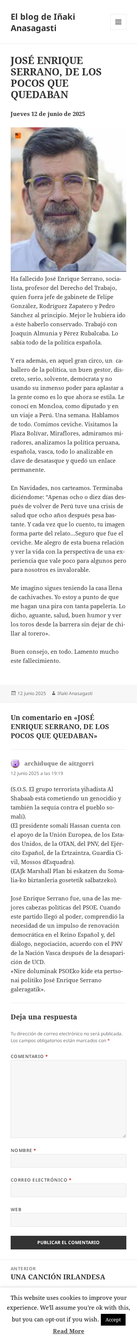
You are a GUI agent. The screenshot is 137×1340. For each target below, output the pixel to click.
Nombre (24, 1150)
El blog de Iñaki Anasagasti (43, 22)
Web (16, 1209)
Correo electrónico (41, 1180)
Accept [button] (113, 1319)
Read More (68, 1331)
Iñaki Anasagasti (74, 693)
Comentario (29, 1056)
